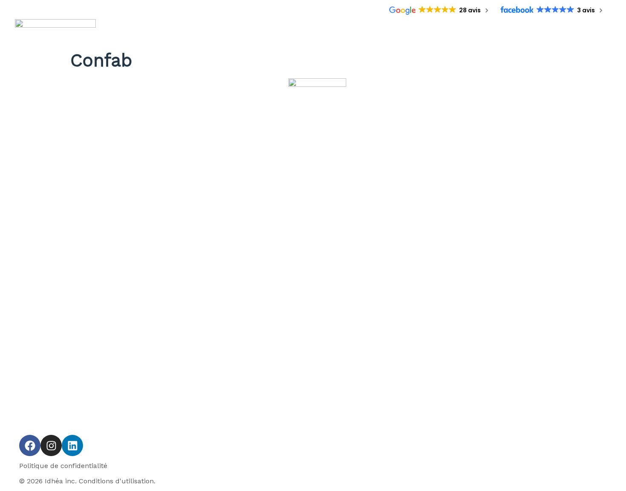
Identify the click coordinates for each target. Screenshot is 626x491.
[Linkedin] (72, 445)
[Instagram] (51, 445)
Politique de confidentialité (63, 466)
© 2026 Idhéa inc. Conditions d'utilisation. (87, 481)
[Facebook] (29, 445)
